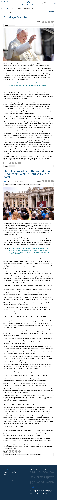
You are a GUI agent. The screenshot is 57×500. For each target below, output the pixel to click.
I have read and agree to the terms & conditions (29, 260)
